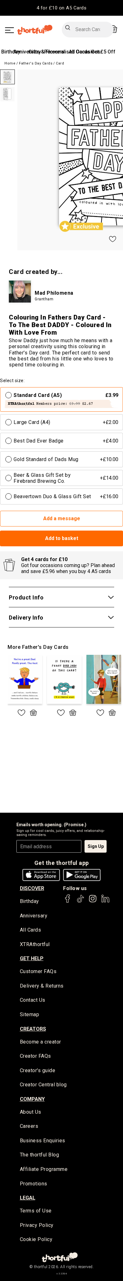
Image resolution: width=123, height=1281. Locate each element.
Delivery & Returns (42, 986)
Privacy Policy (37, 1225)
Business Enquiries (42, 1141)
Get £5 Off (103, 52)
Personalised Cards (67, 52)
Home (9, 63)
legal (27, 1198)
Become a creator (40, 1042)
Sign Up (96, 846)
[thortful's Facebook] (68, 902)
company (32, 1099)
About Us (30, 1112)
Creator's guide (38, 1070)
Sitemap (29, 1014)
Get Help (32, 958)
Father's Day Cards (35, 63)
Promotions (33, 1184)
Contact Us (32, 1000)
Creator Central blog (43, 1085)
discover (32, 888)
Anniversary (34, 916)
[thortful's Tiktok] (80, 902)
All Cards (30, 930)
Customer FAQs (38, 971)
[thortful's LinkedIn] (105, 902)
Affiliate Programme (44, 1169)
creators (33, 1029)
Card (60, 63)
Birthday (10, 52)
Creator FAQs (35, 1056)
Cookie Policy (36, 1239)
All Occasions (85, 52)
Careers (29, 1126)
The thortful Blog (39, 1155)
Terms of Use (36, 1211)
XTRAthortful (35, 944)
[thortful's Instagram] (92, 902)
